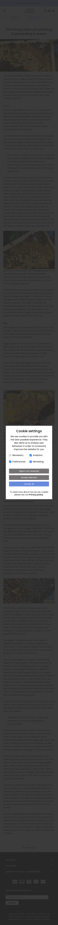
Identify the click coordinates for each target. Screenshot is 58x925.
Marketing (38, 461)
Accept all (29, 484)
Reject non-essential (29, 471)
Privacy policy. (36, 494)
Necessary (17, 455)
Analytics (37, 455)
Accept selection (29, 477)
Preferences (18, 461)
